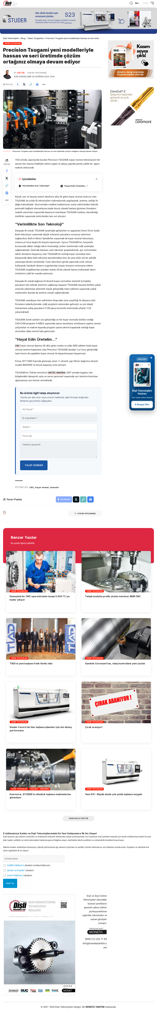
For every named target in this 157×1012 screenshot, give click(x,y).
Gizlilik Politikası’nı (15, 865)
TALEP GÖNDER (34, 465)
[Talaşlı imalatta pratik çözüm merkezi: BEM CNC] (116, 571)
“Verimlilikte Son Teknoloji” (36, 185)
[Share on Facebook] (17, 84)
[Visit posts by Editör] (7, 74)
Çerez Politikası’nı (15, 875)
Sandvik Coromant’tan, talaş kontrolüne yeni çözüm (115, 663)
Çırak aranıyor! (94, 727)
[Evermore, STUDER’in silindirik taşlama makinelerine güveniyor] (40, 769)
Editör (21, 73)
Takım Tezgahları (12, 43)
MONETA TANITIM (95, 1007)
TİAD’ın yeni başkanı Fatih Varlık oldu (31, 663)
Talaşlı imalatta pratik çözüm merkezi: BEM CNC (113, 596)
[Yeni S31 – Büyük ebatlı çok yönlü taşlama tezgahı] (116, 769)
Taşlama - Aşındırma (39, 789)
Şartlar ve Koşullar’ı (16, 870)
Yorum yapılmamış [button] (86, 513)
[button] (131, 3)
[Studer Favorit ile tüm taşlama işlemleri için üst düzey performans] (40, 702)
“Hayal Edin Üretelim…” (76, 186)
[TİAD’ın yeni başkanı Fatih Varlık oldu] (40, 639)
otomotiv (54, 487)
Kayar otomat (42, 487)
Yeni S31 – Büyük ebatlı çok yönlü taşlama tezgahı (113, 794)
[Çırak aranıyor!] (116, 702)
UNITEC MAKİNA (56, 372)
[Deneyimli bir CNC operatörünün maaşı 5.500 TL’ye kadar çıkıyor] (40, 571)
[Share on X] (24, 84)
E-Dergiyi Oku (142, 404)
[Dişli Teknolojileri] (10, 3)
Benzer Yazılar (24, 537)
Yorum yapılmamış (37, 73)
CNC (17, 345)
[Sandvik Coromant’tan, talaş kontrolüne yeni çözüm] (116, 639)
